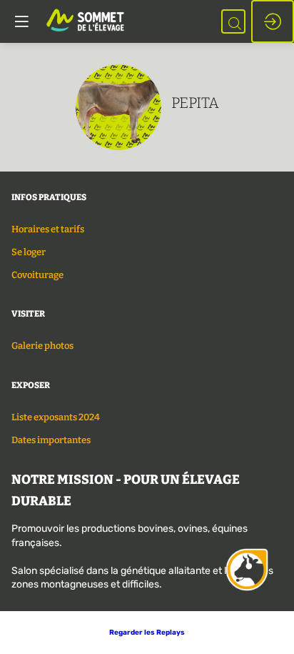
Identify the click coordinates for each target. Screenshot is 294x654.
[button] (147, 632)
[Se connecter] (272, 21)
